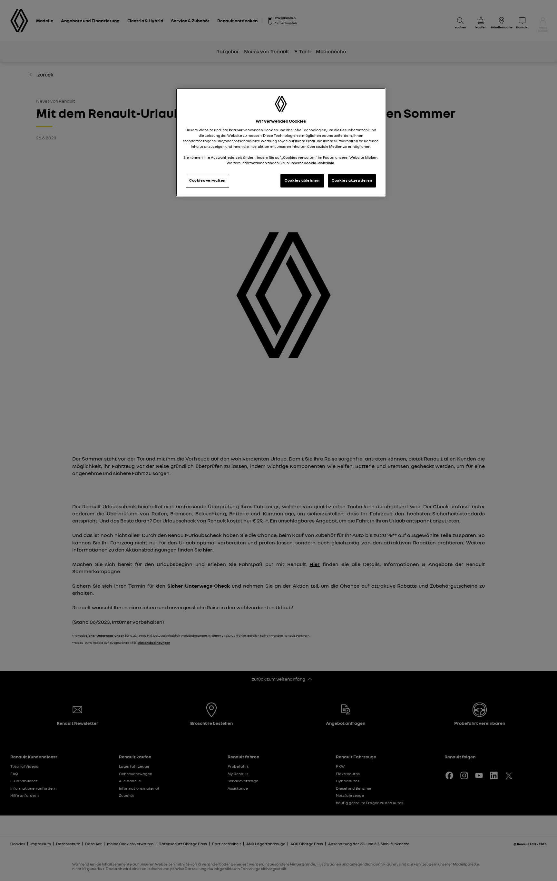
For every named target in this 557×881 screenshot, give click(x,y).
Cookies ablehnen (302, 180)
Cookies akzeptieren (352, 180)
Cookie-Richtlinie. (319, 163)
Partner (236, 130)
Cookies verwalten (207, 180)
